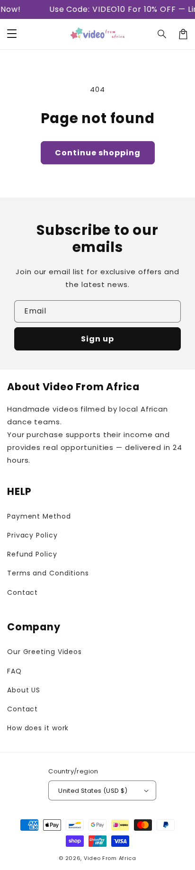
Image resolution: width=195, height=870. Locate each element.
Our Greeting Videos (44, 651)
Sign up (97, 338)
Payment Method (39, 516)
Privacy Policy (32, 535)
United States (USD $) (92, 790)
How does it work (38, 728)
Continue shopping (98, 152)
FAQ (14, 671)
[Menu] (11, 34)
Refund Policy (32, 554)
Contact (22, 592)
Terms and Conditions (48, 573)
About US (23, 690)
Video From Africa (110, 858)
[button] (162, 34)
